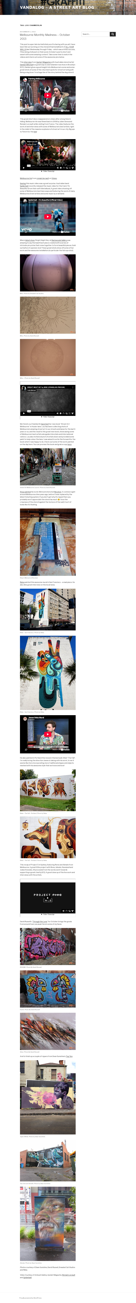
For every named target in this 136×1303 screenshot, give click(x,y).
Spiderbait (24, 186)
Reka (22, 582)
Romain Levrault (68, 1275)
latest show (30, 240)
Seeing (23, 183)
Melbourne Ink (26, 178)
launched (45, 424)
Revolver (57, 492)
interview (28, 62)
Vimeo (54, 178)
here (70, 444)
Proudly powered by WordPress (30, 1298)
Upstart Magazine (43, 62)
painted (28, 492)
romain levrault (43, 178)
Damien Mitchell (26, 65)
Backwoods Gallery (59, 240)
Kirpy (22, 492)
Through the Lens (40, 922)
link (35, 132)
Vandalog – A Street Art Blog (57, 7)
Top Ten (69, 1056)
